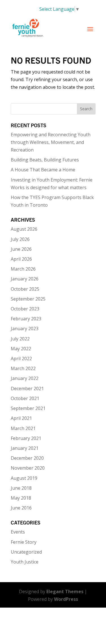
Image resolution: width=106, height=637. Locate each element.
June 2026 (21, 249)
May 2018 (21, 498)
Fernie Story (23, 542)
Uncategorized (26, 552)
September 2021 (28, 408)
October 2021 (25, 398)
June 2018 (21, 488)
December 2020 (27, 458)
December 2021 (27, 388)
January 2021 (24, 448)
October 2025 (25, 289)
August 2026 (24, 229)
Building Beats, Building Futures (45, 160)
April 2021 (21, 418)
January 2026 (24, 279)
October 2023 (25, 309)
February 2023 (26, 319)
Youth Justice (24, 562)
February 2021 (26, 438)
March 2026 (23, 269)
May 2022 (21, 349)
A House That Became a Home (43, 170)
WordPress (66, 599)
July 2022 (20, 339)
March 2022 (23, 368)
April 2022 (21, 358)
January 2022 (24, 378)
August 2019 (24, 478)
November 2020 (28, 468)
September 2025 (28, 299)
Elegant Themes (64, 591)
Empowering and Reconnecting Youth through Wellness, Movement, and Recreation (50, 142)
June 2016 (21, 508)
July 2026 (20, 239)
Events (18, 532)
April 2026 (21, 259)
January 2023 (24, 328)
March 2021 (23, 428)
